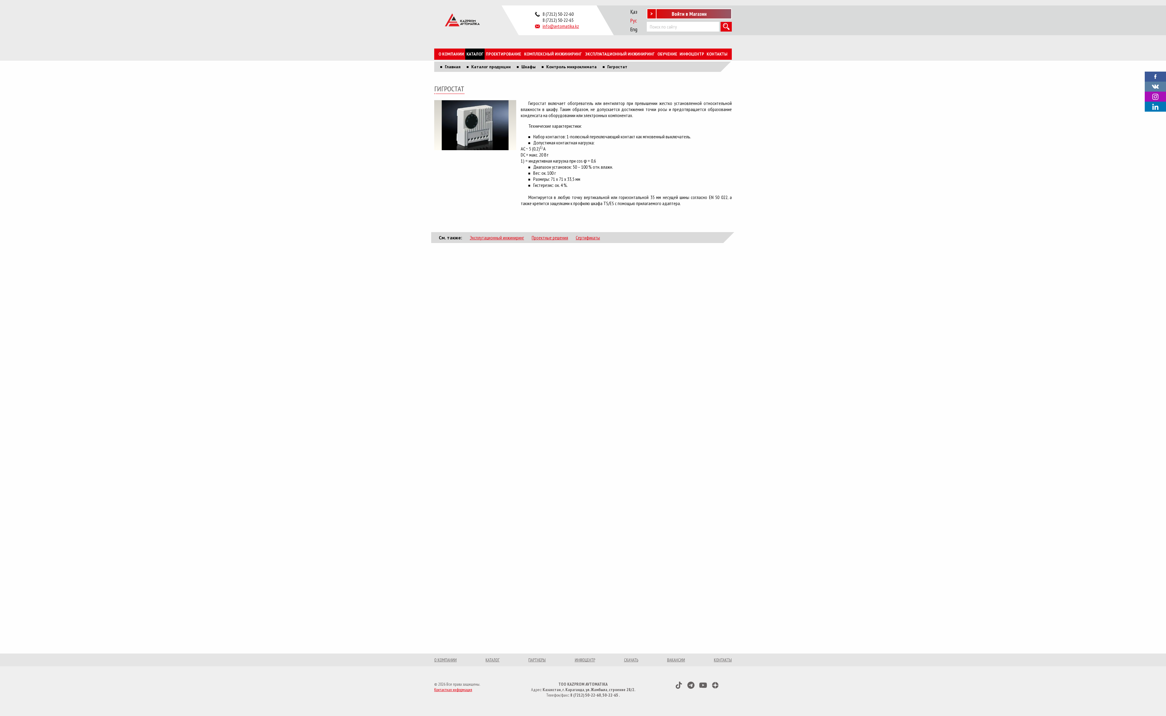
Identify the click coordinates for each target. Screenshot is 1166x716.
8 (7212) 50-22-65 (558, 20)
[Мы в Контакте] (1155, 86)
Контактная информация (453, 689)
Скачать (631, 660)
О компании (451, 54)
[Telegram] (691, 685)
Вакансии (676, 660)
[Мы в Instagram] (1155, 97)
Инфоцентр (692, 54)
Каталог (474, 54)
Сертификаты (588, 238)
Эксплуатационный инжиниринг (620, 54)
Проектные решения (550, 238)
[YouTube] (703, 685)
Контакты (717, 54)
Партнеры (537, 660)
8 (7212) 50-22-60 (558, 14)
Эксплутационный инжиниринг (497, 238)
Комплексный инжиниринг (553, 54)
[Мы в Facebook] (1155, 76)
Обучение (667, 54)
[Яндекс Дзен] (715, 685)
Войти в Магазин (689, 13)
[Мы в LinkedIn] (1155, 107)
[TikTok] (679, 685)
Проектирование (503, 54)
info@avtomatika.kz (561, 26)
